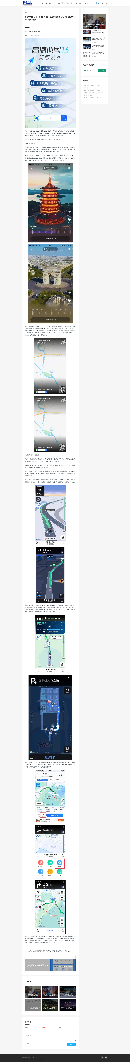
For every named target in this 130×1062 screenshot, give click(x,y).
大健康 (67, 3)
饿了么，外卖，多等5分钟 (89, 97)
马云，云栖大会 (92, 92)
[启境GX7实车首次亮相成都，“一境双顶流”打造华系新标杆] (87, 46)
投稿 (99, 3)
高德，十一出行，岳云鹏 (89, 85)
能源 (59, 3)
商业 (76, 3)
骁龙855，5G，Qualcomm (89, 90)
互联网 (50, 3)
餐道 (95, 100)
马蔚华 (85, 92)
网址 (60, 1027)
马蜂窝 (98, 90)
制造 (72, 3)
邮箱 (43, 1027)
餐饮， (90, 100)
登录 (103, 3)
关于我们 (85, 3)
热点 (42, 3)
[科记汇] (30, 3)
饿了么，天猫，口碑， (88, 95)
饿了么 (85, 100)
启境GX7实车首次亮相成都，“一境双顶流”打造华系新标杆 (98, 46)
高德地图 (98, 85)
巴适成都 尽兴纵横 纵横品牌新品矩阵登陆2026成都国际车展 (98, 54)
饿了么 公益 (99, 97)
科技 (46, 3)
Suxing (43, 1059)
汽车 (55, 3)
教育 (80, 3)
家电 (63, 3)
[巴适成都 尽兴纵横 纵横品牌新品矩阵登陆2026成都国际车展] (87, 55)
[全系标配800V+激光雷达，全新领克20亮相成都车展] (87, 32)
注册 (107, 3)
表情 (28, 1043)
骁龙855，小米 (91, 87)
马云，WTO (100, 92)
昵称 (26, 1027)
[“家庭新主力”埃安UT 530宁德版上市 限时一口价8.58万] (87, 39)
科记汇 (32, 1057)
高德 (85, 87)
